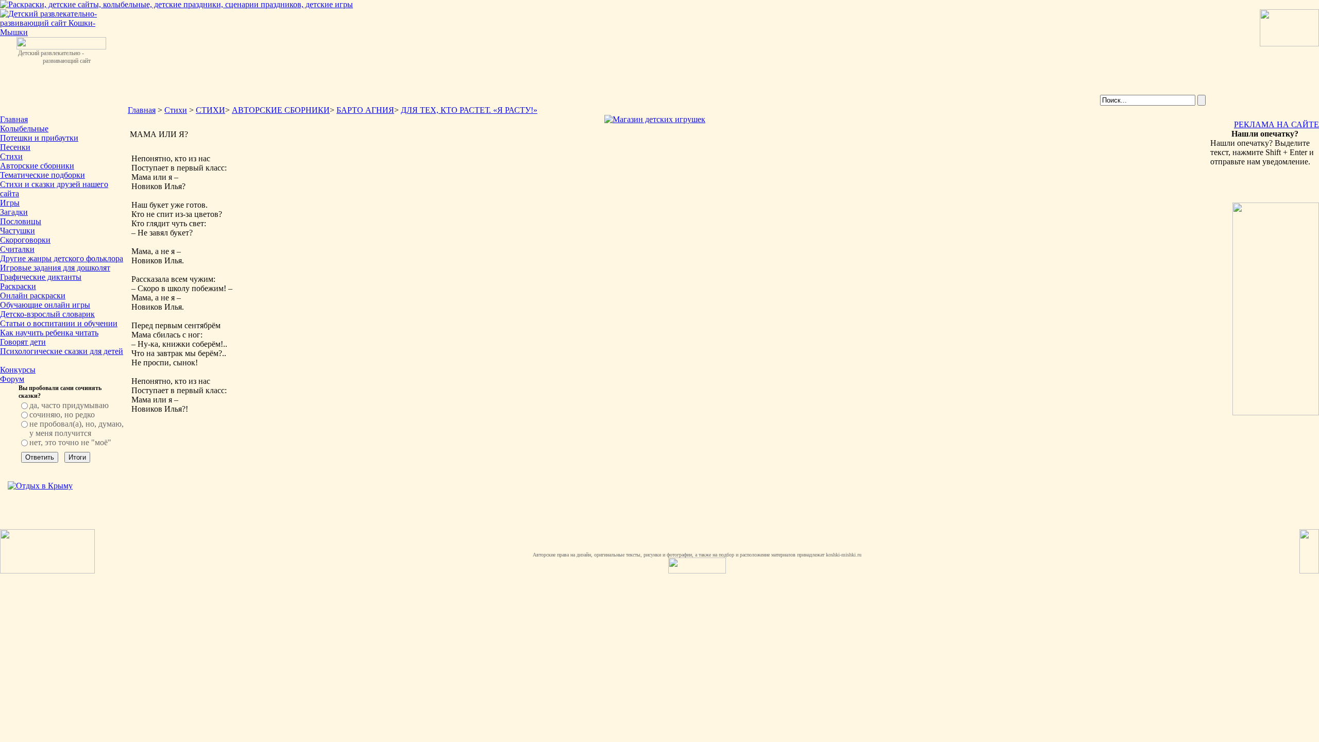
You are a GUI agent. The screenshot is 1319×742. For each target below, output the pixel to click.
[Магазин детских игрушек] (654, 119)
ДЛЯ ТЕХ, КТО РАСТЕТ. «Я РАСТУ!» (469, 110)
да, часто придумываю (69, 405)
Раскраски (18, 286)
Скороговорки (25, 239)
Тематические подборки (42, 175)
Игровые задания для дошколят (55, 267)
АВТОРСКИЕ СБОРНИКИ (281, 110)
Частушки (17, 230)
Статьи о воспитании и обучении (58, 323)
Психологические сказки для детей (61, 351)
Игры (10, 202)
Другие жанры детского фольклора (61, 258)
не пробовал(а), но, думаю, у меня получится (76, 428)
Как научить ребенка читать (49, 332)
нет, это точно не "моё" (70, 442)
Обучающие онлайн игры (45, 304)
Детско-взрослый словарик (47, 314)
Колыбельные (24, 128)
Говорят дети (23, 342)
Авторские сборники (37, 165)
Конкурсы (18, 369)
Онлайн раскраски (32, 295)
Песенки (15, 147)
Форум (12, 379)
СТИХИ (210, 110)
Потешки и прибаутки (39, 137)
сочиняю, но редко (62, 414)
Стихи (11, 156)
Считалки (17, 249)
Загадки (14, 212)
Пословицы (20, 221)
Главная (14, 119)
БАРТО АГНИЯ (365, 110)
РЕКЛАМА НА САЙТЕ (1276, 124)
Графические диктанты (40, 277)
